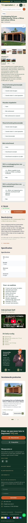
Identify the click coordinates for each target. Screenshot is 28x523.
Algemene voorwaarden (7, 512)
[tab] (3, 51)
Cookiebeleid (4, 514)
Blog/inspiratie (17, 1)
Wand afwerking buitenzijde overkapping (12, 86)
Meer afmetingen (8, 409)
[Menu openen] (24, 5)
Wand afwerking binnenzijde (12, 123)
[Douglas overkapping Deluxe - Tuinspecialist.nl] (13, 36)
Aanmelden (13, 497)
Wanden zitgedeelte (9, 102)
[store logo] (8, 5)
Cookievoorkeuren (14, 514)
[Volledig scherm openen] (23, 26)
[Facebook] (2, 461)
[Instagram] (6, 461)
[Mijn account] (17, 5)
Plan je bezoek (15, 437)
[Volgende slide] (18, 419)
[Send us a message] (24, 515)
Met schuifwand (8, 143)
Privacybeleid (18, 512)
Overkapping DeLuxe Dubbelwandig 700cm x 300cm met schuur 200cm (13, 401)
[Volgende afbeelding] (24, 36)
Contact (24, 1)
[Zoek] (24, 9)
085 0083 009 (7, 501)
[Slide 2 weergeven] (15, 419)
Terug (3, 13)
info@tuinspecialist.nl (9, 504)
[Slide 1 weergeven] (12, 419)
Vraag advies (14, 442)
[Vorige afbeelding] (2, 36)
